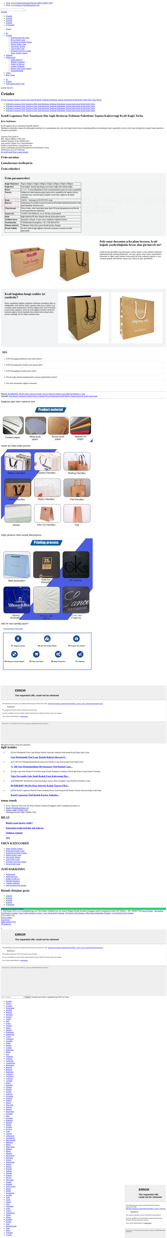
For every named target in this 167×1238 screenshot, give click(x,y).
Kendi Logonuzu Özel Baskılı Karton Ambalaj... (35, 795)
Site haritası (158, 911)
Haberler (9, 55)
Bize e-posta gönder (20, 152)
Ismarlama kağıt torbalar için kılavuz (25, 828)
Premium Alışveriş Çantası (21, 51)
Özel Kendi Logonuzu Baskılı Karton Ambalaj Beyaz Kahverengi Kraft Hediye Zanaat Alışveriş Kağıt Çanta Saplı (53, 396)
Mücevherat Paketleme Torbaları (98, 913)
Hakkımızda (10, 57)
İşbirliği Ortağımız (18, 62)
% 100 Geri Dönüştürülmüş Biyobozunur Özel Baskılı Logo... (42, 766)
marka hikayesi (16, 60)
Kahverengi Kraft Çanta (20, 38)
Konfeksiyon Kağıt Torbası (21, 42)
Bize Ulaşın (10, 75)
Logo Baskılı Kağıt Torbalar (122, 913)
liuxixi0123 (5, 920)
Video (8, 73)
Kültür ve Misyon (17, 64)
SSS (8, 838)
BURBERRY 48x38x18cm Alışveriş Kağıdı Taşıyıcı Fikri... (40, 785)
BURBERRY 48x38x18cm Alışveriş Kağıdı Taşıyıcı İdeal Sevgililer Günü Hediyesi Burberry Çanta (46, 394)
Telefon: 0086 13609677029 (17, 810)
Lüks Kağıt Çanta (17, 49)
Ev (7, 33)
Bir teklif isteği (6, 152)
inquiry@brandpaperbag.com (28, 5)
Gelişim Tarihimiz (18, 66)
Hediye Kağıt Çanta (18, 44)
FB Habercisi (6, 924)
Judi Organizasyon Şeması (16, 885)
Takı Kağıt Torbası (18, 46)
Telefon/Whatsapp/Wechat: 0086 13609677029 (34, 3)
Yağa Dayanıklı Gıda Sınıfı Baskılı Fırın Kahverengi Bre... (40, 776)
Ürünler (9, 35)
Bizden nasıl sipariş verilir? (21, 68)
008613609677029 (8, 922)
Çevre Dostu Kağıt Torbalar (53, 913)
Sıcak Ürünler (147, 911)
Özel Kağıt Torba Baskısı (75, 913)
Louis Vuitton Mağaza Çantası (30, 913)
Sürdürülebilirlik (17, 71)
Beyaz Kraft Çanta (18, 40)
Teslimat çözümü (14, 833)
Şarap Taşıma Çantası (19, 53)
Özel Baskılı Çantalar (9, 913)
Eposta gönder (6, 918)
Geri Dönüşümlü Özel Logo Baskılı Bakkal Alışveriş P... (38, 757)
